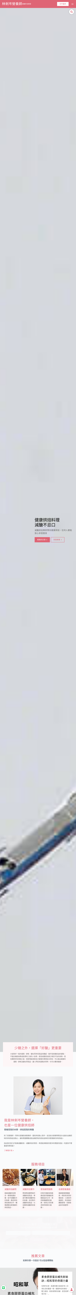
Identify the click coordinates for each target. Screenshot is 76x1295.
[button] (72, 4)
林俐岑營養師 (12, 4)
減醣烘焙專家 (26, 4)
